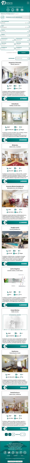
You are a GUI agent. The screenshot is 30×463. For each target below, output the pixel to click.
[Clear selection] (26, 23)
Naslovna (3, 13)
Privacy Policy (11, 461)
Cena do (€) (18, 43)
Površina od (4, 47)
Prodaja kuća (10, 13)
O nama (8, 455)
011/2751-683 (11, 449)
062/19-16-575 (18, 449)
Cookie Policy (19, 461)
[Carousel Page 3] (16, 82)
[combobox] (13, 32)
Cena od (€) (4, 43)
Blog (22, 455)
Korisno (16, 455)
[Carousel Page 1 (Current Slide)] (13, 82)
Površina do (19, 47)
